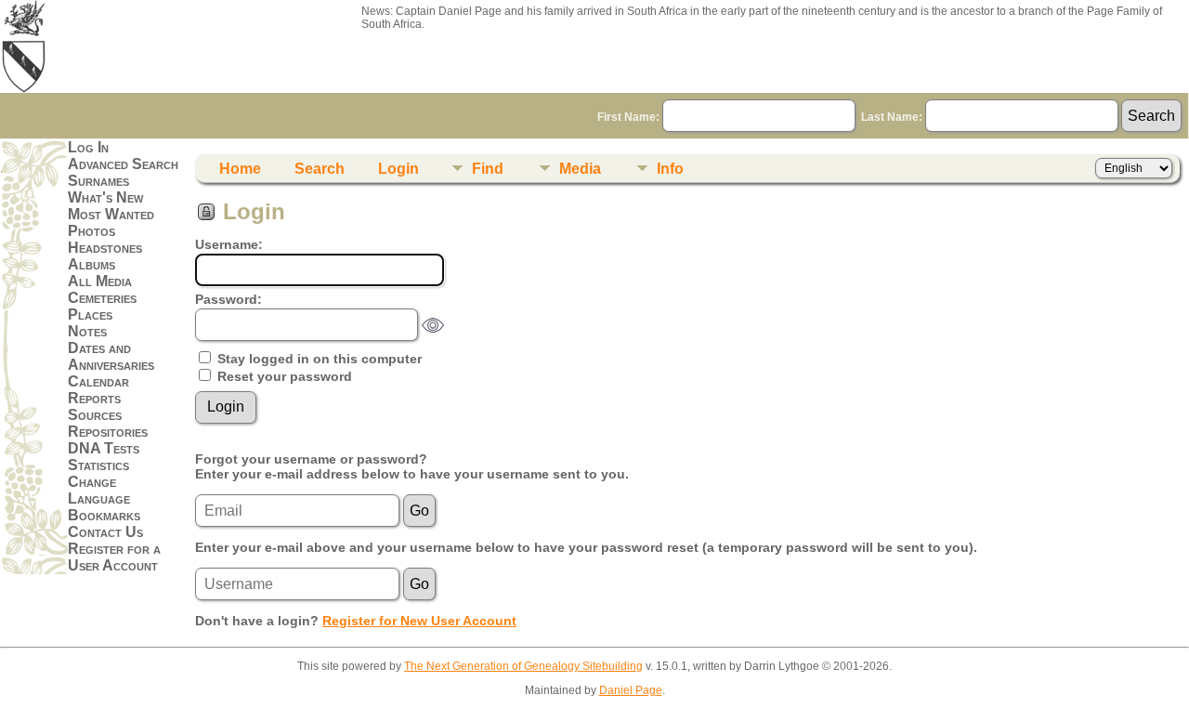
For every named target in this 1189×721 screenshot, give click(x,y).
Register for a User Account (114, 557)
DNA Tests (103, 448)
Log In (88, 147)
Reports (94, 398)
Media (580, 169)
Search (319, 169)
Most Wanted (111, 214)
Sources (95, 415)
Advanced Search (123, 164)
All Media (100, 281)
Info (670, 169)
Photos (91, 231)
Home (240, 169)
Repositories (108, 431)
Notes (87, 331)
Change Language (99, 490)
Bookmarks (104, 515)
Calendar (98, 381)
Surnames (98, 181)
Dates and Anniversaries (111, 356)
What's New (105, 197)
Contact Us (105, 532)
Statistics (98, 465)
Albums (91, 264)
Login (398, 169)
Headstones (105, 248)
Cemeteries (102, 298)
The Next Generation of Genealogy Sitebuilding (523, 666)
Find (487, 169)
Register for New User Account (419, 620)
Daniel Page (630, 690)
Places (90, 314)
